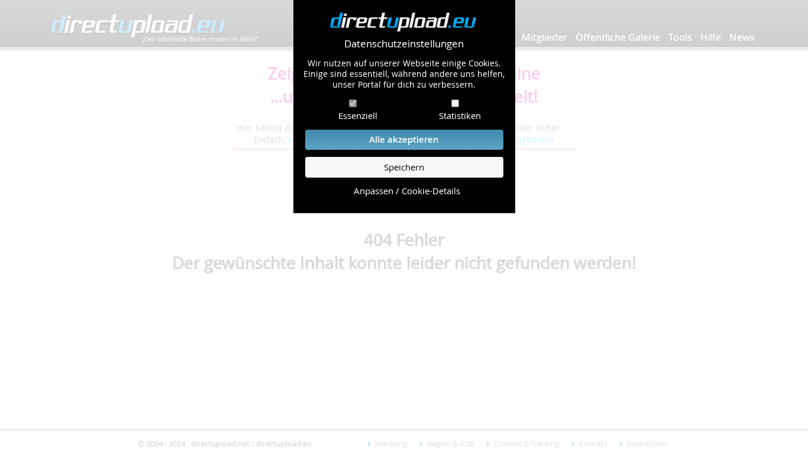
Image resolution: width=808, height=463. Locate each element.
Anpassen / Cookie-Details (407, 191)
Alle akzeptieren (404, 139)
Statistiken (460, 115)
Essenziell (357, 115)
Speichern (404, 167)
